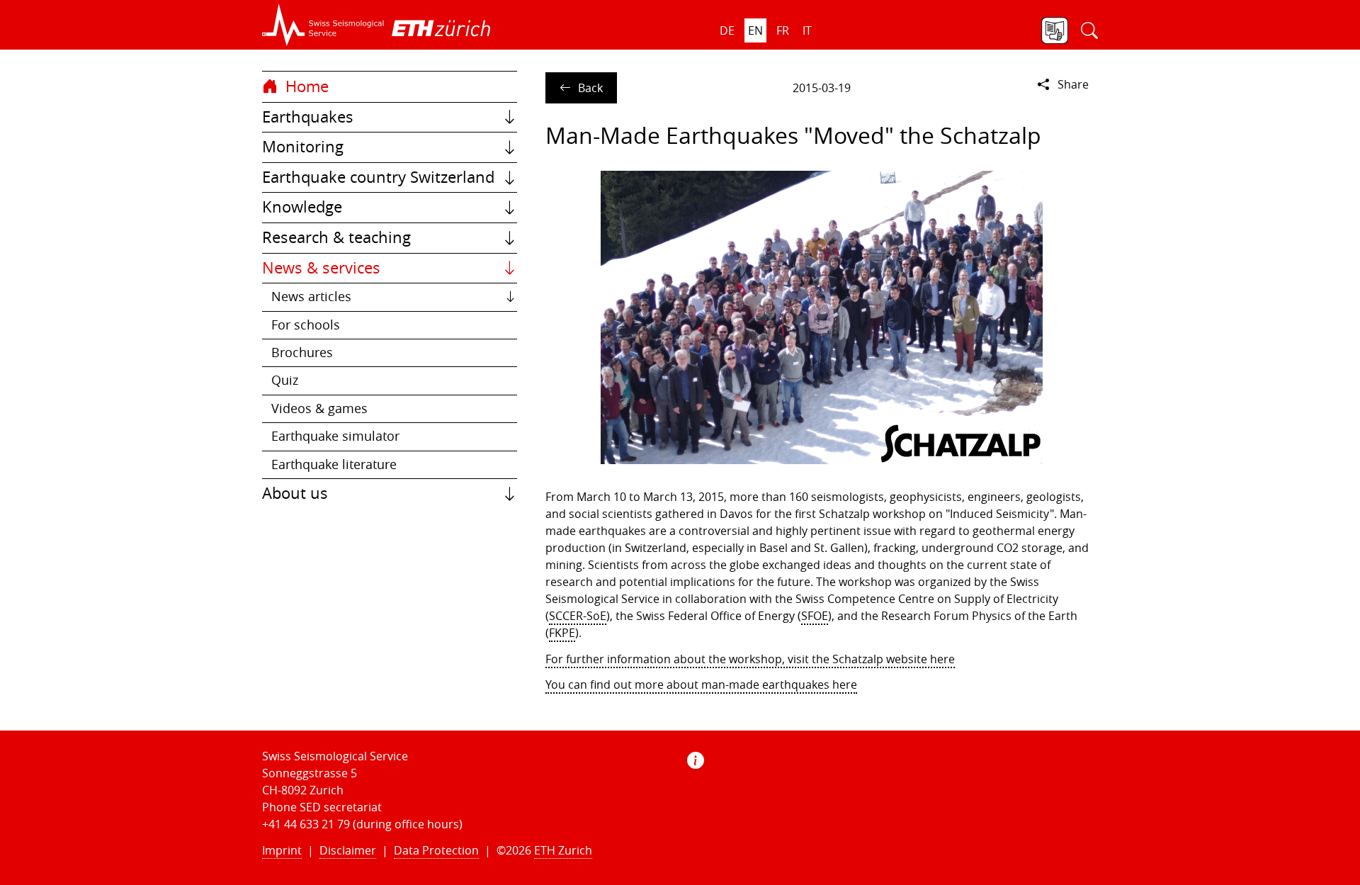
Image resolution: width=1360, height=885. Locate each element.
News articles (311, 296)
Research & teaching (336, 237)
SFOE (814, 616)
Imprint (282, 850)
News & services (321, 267)
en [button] (755, 30)
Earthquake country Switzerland (378, 177)
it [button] (807, 30)
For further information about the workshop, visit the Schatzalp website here (750, 659)
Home (305, 86)
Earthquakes (307, 117)
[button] (323, 25)
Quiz (284, 380)
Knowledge (302, 207)
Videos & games (319, 408)
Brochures (302, 352)
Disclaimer (347, 850)
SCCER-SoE (577, 616)
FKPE (562, 633)
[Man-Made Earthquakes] (822, 317)
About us (295, 493)
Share (1073, 84)
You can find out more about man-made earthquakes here (701, 684)
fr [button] (782, 30)
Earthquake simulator (335, 436)
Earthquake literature (334, 464)
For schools (305, 325)
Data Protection (436, 850)
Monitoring (303, 146)
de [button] (727, 30)
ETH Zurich (563, 850)
